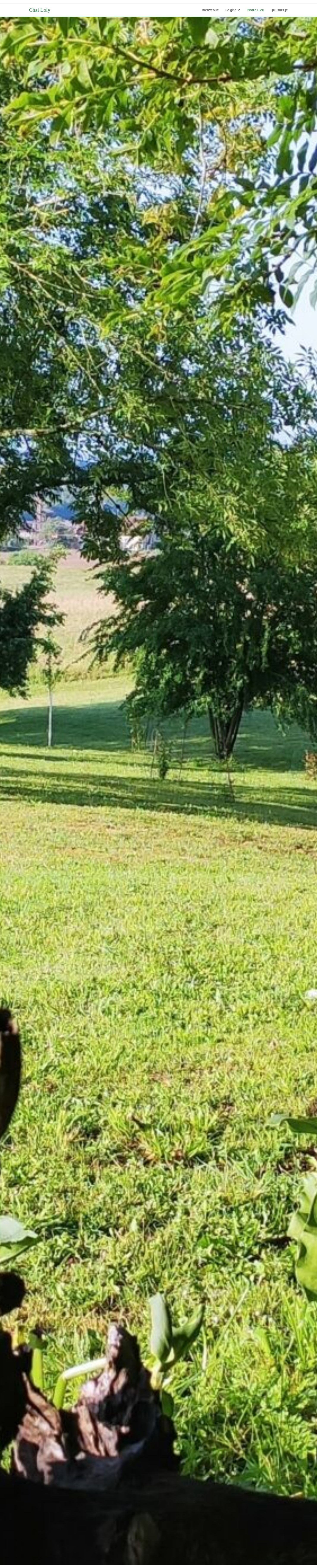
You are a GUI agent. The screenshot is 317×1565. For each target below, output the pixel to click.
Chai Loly (39, 10)
